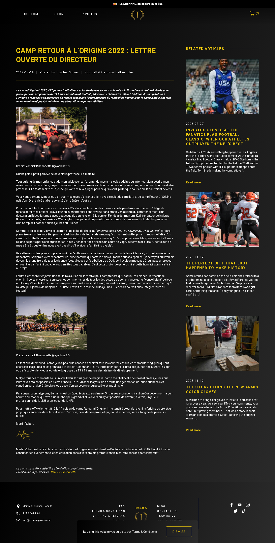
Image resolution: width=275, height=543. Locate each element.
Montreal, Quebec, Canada (37, 506)
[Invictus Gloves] (137, 14)
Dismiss (178, 532)
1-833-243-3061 (31, 513)
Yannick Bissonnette (63, 472)
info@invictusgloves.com (36, 520)
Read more (193, 182)
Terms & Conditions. (144, 531)
